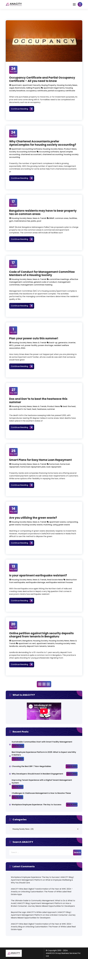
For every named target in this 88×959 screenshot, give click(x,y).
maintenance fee (22, 221)
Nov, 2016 (13, 70)
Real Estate (20, 88)
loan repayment (53, 467)
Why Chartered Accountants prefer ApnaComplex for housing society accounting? (42, 143)
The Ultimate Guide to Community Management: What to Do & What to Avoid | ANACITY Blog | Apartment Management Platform (43, 902)
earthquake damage (35, 582)
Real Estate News (55, 579)
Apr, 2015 (13, 625)
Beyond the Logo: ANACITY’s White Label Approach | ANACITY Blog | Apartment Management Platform (41, 913)
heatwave (41, 409)
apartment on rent (27, 643)
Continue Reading (22, 108)
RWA (23, 348)
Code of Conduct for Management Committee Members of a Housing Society (42, 273)
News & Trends (39, 218)
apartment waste (57, 522)
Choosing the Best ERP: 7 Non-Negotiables (31, 766)
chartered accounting (52, 154)
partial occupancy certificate (61, 90)
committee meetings (59, 279)
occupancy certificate (36, 90)
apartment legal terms (54, 88)
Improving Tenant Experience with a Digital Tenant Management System (42, 781)
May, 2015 (13, 391)
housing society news (65, 643)
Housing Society (40, 640)
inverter (72, 342)
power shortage (45, 345)
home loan (54, 464)
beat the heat (69, 406)
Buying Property (48, 85)
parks (33, 221)
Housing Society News (67, 85)
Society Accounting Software (22, 151)
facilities (73, 218)
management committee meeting (36, 284)
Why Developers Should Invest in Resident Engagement (38, 773)
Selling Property (33, 88)
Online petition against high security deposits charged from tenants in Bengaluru (41, 634)
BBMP (51, 218)
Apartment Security (31, 85)
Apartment (16, 85)
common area (61, 218)
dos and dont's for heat (20, 409)
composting (72, 522)
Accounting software (49, 151)
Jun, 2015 (13, 133)
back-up (53, 342)
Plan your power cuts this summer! (33, 338)
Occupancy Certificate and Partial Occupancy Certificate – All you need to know (42, 79)
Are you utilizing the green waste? (33, 518)
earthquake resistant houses (59, 582)
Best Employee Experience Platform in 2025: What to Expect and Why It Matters (44, 753)
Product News (70, 149)
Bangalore (27, 640)
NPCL (11, 345)
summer (51, 409)
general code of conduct (45, 282)
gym (11, 221)
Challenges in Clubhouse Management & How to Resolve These (41, 793)
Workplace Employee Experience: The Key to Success (36, 804)
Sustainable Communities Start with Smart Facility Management (42, 741)
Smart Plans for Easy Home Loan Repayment (40, 460)
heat (34, 409)
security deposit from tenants (33, 646)
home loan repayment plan (33, 467)
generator (63, 342)
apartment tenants (46, 643)
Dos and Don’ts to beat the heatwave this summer (38, 400)
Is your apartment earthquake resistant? (38, 575)
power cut (19, 345)
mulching (47, 524)
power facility (31, 345)
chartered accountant (31, 154)
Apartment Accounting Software (26, 149)
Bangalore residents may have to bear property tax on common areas (43, 212)
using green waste (61, 524)
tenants (51, 646)
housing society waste (32, 524)
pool (39, 221)
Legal (11, 88)
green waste (15, 524)
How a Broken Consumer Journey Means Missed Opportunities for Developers (43, 904)
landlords (13, 646)
